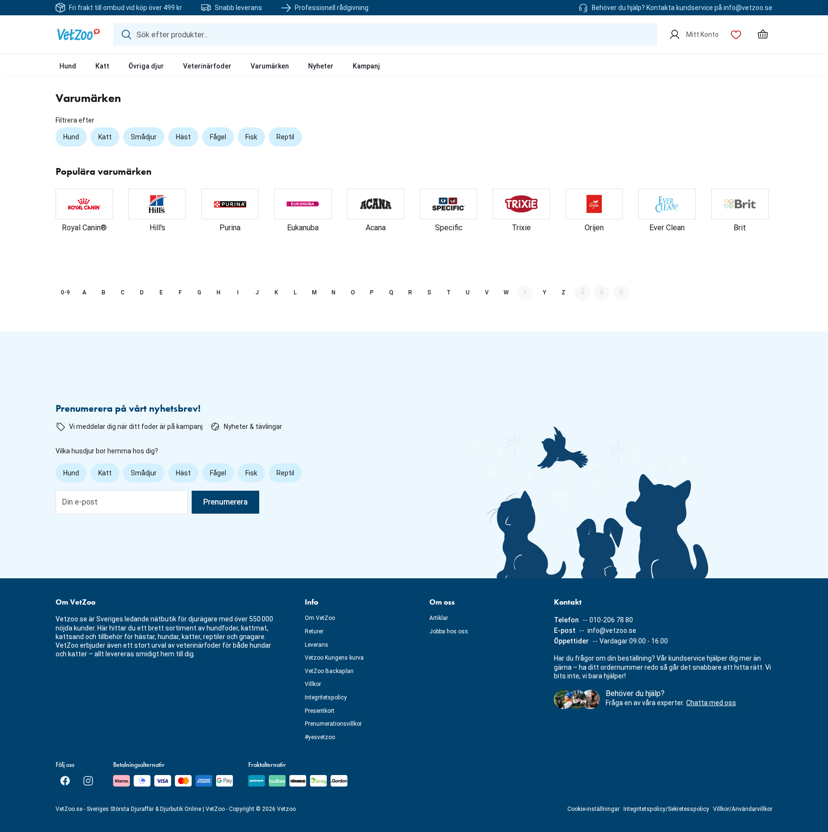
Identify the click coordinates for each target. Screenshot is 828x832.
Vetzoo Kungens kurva (334, 657)
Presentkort (319, 711)
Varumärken (270, 66)
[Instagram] (88, 781)
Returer (314, 631)
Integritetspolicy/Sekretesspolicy (666, 809)
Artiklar (438, 618)
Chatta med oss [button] (711, 703)
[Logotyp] (79, 34)
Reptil (285, 137)
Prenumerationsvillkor (333, 723)
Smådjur (144, 137)
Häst (183, 137)
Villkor (313, 684)
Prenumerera (225, 501)
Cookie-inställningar (593, 809)
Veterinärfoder (207, 66)
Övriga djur (146, 66)
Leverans (316, 644)
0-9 (65, 292)
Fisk (251, 137)
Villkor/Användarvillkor (742, 809)
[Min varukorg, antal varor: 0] (762, 34)
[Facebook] (65, 781)
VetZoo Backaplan (329, 671)
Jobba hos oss (448, 631)
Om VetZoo (320, 618)
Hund (67, 66)
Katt (102, 66)
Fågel (218, 137)
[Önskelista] (736, 34)
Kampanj (366, 66)
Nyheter (321, 66)
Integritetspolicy (326, 697)
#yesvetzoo (320, 737)
